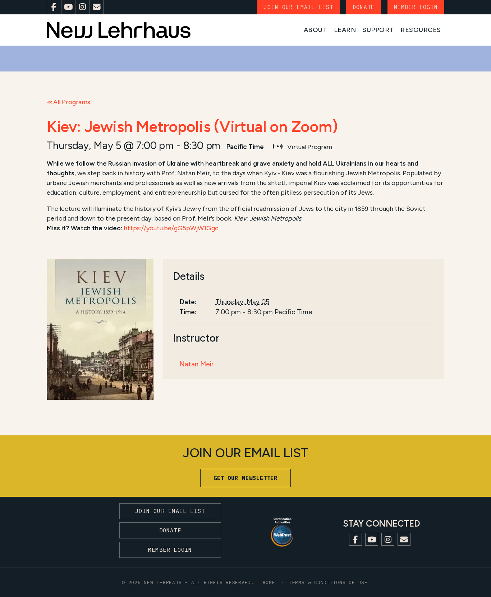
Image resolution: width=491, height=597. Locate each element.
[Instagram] (82, 7)
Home (269, 582)
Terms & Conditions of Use (328, 582)
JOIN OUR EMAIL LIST (298, 7)
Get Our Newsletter (246, 477)
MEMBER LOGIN (416, 7)
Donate (364, 7)
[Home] (119, 30)
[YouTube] (68, 7)
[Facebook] (54, 7)
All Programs (71, 102)
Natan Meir (196, 364)
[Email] (97, 7)
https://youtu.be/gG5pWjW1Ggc (171, 228)
